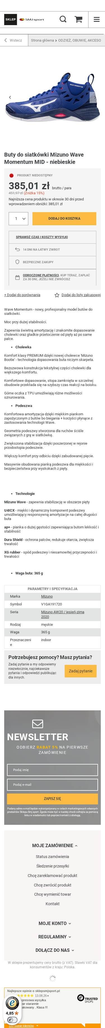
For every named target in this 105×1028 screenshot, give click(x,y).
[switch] (12, 1020)
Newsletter (37, 737)
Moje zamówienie (52, 845)
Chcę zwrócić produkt (52, 885)
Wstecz (15, 40)
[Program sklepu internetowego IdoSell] (52, 978)
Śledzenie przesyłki (52, 866)
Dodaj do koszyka (64, 219)
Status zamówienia (52, 856)
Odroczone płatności (41, 275)
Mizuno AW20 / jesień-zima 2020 (62, 614)
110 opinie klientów (21, 1025)
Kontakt (53, 904)
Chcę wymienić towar (52, 894)
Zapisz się (52, 799)
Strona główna (42, 40)
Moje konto (53, 923)
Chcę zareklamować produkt (52, 875)
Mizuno (47, 596)
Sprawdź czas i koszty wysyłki (42, 237)
